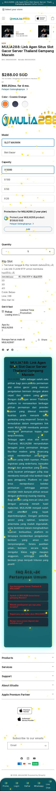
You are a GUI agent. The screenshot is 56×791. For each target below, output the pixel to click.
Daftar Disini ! (38, 4)
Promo (6, 786)
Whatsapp (39, 786)
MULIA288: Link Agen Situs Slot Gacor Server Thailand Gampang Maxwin (29, 3)
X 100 (7, 179)
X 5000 (8, 169)
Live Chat (48, 786)
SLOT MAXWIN (12, 142)
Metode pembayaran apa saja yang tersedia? (25, 606)
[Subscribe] (45, 745)
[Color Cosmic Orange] (5, 104)
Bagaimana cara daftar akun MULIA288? (27, 614)
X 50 (6, 189)
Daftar (27, 786)
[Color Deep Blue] (15, 104)
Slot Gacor (10, 152)
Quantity (6, 244)
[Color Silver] (25, 104)
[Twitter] (8, 350)
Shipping (16, 78)
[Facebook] (4, 350)
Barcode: (21, 59)
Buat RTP (38, 277)
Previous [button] (2, 3)
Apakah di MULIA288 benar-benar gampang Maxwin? (24, 597)
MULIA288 (13, 379)
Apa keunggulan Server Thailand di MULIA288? (25, 587)
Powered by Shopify (36, 775)
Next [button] (53, 3)
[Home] (20, 18)
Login (16, 786)
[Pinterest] (13, 350)
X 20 (6, 198)
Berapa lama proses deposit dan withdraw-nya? (24, 622)
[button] (3, 18)
